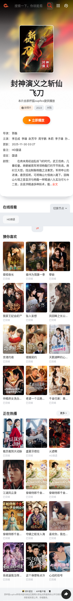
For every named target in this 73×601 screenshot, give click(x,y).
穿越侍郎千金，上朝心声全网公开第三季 (59, 492)
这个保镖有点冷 (35, 575)
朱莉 (51, 138)
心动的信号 (56, 575)
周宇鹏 (42, 138)
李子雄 (59, 138)
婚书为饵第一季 (35, 274)
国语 (14, 155)
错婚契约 (31, 357)
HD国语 (11, 219)
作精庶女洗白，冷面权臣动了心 (13, 398)
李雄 (24, 138)
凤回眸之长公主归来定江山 (59, 315)
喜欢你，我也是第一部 (59, 534)
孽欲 (52, 274)
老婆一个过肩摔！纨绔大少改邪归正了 (36, 398)
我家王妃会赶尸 (12, 315)
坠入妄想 (31, 315)
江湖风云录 (10, 492)
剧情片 (27, 107)
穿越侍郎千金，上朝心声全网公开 (13, 534)
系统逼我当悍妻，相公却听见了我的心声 (13, 575)
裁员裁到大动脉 (12, 451)
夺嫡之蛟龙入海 (35, 534)
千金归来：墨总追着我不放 (59, 398)
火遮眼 (53, 451)
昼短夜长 (8, 274)
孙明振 (69, 138)
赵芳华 (33, 138)
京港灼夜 (8, 357)
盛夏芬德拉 (33, 451)
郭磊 (14, 133)
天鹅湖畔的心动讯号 (59, 357)
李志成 (16, 138)
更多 (62, 413)
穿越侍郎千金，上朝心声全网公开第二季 (36, 492)
